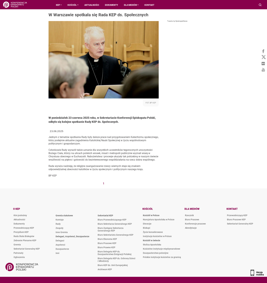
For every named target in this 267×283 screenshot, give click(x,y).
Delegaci (60, 240)
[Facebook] (263, 51)
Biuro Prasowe (192, 219)
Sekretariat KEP (105, 215)
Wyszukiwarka (260, 5)
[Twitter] (263, 57)
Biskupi (146, 228)
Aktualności (19, 219)
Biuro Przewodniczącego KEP (112, 219)
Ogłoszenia (19, 257)
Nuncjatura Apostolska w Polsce (158, 219)
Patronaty (18, 253)
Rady (58, 224)
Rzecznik (189, 215)
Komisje (60, 219)
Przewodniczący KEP (24, 228)
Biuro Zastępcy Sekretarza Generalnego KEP (110, 229)
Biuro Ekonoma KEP (107, 239)
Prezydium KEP (21, 232)
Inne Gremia (62, 232)
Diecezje (147, 223)
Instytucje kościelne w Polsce (157, 236)
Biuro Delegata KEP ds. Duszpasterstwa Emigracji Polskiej (114, 252)
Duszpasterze (62, 249)
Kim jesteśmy (20, 215)
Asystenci (60, 245)
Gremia (17, 244)
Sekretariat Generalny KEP (27, 249)
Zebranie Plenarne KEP (25, 240)
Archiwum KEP (105, 269)
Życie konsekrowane (153, 232)
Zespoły (59, 228)
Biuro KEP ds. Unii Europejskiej (113, 265)
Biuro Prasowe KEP (107, 243)
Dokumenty (19, 223)
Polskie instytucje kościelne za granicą (162, 257)
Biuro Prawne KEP (106, 247)
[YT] (263, 70)
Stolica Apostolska (152, 244)
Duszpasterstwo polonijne (155, 253)
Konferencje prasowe (195, 223)
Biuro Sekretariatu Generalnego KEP (115, 235)
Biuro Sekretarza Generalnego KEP (115, 224)
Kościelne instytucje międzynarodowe (161, 249)
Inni (57, 253)
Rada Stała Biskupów (24, 236)
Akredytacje (191, 228)
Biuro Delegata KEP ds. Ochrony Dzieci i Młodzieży (116, 259)
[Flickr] (263, 63)
